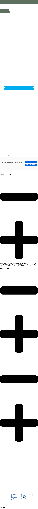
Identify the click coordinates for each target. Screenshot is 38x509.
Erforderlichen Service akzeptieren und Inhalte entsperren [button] (31, 164)
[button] (35, 507)
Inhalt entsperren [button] (19, 86)
